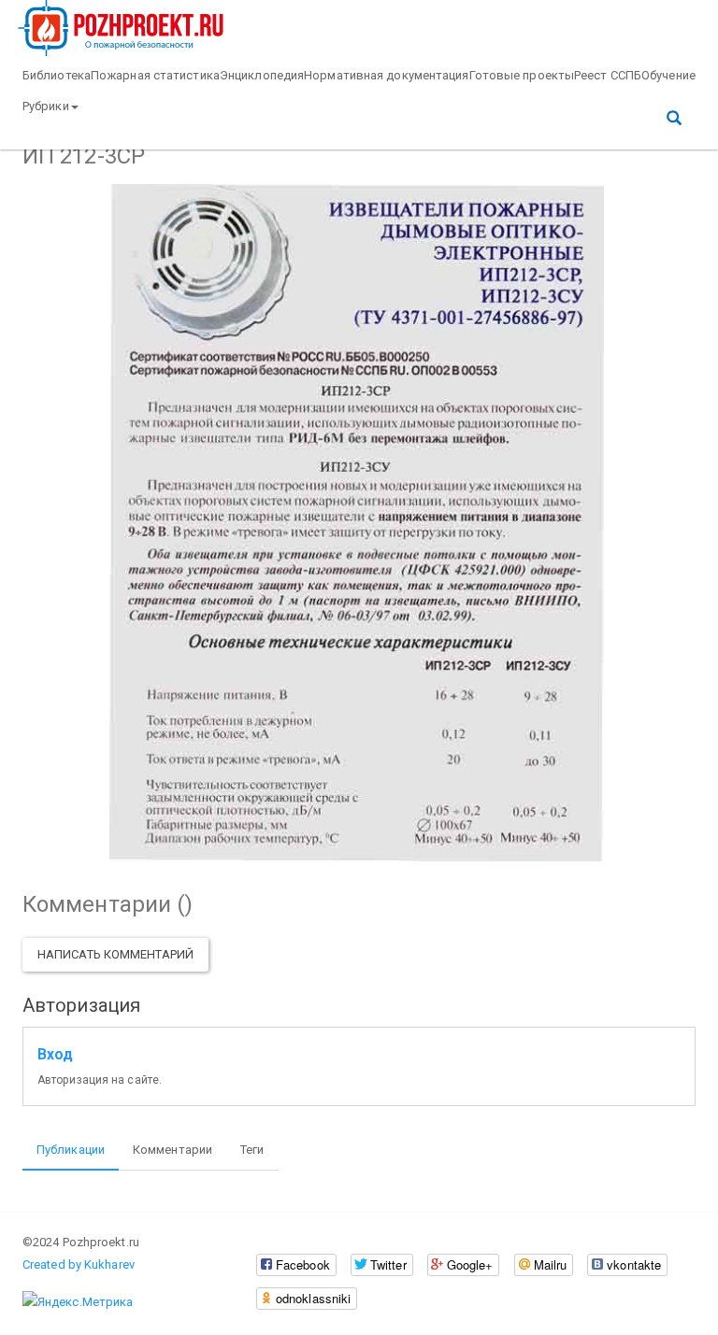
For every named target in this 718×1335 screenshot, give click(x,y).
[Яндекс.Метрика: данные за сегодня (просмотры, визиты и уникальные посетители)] (77, 1302)
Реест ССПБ (607, 75)
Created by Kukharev (78, 1264)
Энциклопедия (262, 75)
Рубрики (45, 106)
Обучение (668, 75)
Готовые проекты (522, 75)
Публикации (70, 1150)
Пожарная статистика (155, 75)
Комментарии (172, 1150)
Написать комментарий (115, 954)
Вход (55, 1054)
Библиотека (56, 75)
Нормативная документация (386, 75)
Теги (252, 1150)
